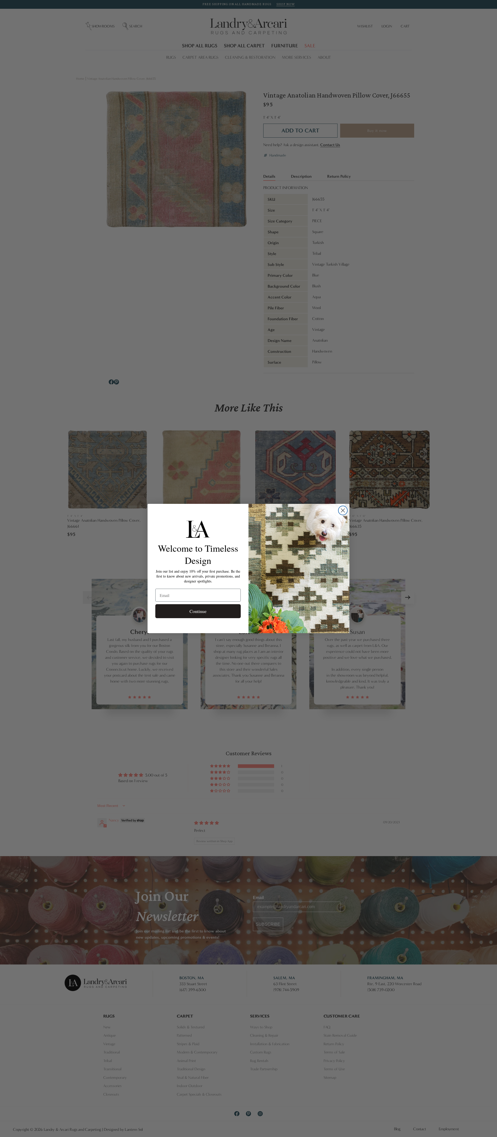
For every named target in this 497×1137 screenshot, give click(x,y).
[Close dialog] (342, 510)
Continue (198, 611)
